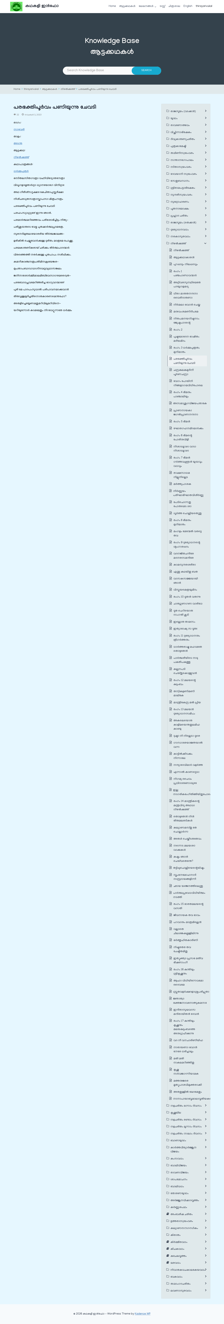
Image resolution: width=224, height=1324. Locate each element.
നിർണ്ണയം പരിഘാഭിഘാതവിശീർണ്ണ (188, 493)
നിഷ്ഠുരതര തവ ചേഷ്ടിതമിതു (182, 949)
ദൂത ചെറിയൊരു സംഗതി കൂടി (183, 613)
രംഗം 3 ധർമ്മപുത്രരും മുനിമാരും (186, 350)
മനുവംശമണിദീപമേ (185, 311)
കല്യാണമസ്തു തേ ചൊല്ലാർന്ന (185, 830)
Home (112, 6)
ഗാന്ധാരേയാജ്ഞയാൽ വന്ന (188, 745)
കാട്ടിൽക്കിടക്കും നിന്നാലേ (183, 756)
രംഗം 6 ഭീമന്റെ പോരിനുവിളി (182, 437)
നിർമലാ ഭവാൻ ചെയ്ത (186, 305)
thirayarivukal (204, 6)
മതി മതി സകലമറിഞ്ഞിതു (183, 1061)
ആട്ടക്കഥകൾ (127, 6)
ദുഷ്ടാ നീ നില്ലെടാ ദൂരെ (186, 736)
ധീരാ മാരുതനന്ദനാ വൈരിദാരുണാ (185, 296)
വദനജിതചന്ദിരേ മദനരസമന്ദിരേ (183, 556)
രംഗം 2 (178, 330)
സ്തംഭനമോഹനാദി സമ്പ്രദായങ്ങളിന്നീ (184, 877)
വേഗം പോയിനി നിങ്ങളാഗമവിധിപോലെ (188, 383)
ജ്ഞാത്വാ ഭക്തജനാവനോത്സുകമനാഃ (190, 1001)
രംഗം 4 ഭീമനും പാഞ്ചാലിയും (182, 394)
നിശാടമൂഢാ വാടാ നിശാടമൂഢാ (184, 449)
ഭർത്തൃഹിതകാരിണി (185, 940)
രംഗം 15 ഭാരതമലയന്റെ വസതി (188, 906)
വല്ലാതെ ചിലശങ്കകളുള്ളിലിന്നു (186, 931)
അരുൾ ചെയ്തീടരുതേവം (187, 839)
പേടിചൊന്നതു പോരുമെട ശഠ (182, 504)
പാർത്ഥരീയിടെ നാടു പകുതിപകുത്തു (185, 660)
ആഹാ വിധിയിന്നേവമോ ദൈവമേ (188, 983)
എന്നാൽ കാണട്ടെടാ (186, 772)
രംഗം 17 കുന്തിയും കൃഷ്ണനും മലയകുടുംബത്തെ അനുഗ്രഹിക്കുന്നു (184, 1027)
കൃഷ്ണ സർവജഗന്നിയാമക (186, 1072)
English (187, 6)
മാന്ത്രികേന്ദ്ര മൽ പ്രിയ (187, 702)
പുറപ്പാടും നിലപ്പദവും (185, 264)
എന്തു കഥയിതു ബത (185, 572)
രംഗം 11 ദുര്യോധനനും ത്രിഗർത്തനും (186, 638)
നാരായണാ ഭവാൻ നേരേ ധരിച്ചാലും (185, 1049)
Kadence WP (143, 1314)
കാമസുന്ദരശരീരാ (184, 565)
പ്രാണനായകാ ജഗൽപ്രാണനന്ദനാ (185, 412)
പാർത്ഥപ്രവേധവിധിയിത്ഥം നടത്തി (189, 895)
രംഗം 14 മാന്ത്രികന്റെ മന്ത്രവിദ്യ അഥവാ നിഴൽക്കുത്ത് (186, 805)
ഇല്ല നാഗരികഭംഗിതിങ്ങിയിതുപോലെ (192, 792)
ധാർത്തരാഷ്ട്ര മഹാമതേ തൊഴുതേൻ (187, 649)
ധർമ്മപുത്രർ (21, 171)
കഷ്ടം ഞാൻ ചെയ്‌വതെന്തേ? (183, 859)
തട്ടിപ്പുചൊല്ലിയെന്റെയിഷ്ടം (188, 868)
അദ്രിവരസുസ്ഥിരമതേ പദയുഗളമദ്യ (187, 284)
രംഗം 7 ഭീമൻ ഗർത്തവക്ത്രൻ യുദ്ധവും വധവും (187, 462)
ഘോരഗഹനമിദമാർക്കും (188, 428)
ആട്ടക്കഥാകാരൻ (183, 257)
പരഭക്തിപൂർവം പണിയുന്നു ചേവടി (97, 89)
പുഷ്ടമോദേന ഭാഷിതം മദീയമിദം (186, 339)
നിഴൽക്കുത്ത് (68, 89)
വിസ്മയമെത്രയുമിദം (185, 590)
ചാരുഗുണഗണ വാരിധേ (188, 603)
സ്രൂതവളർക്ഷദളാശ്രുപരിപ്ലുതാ (191, 992)
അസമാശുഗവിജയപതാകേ (190, 403)
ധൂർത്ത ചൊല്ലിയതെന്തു (187, 513)
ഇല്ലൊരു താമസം (184, 622)
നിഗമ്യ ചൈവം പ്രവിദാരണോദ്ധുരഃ (185, 781)
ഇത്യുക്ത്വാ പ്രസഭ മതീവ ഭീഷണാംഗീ (188, 960)
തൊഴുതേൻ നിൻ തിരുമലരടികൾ (183, 819)
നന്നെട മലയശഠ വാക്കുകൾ (184, 848)
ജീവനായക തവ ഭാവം (186, 915)
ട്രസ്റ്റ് (162, 6)
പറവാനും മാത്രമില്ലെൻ (187, 922)
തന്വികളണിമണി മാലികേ (184, 693)
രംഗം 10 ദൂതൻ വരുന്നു (187, 597)
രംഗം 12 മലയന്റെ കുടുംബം (184, 682)
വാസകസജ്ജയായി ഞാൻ (185, 581)
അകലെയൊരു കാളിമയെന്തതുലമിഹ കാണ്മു (186, 725)
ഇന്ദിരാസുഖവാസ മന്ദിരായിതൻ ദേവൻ (186, 1012)
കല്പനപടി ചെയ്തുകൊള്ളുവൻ (185, 671)
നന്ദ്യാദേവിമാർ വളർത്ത (188, 765)
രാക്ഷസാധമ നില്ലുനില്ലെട (181, 475)
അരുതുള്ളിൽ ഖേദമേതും (187, 1092)
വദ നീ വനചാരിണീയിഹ (188, 1040)
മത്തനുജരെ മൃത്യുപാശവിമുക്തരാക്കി (187, 1083)
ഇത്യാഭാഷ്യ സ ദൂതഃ (185, 628)
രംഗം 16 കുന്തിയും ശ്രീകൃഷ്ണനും (184, 971)
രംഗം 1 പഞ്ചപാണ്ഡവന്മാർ (185, 273)
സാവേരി (19, 129)
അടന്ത (18, 143)
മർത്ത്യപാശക (182, 484)
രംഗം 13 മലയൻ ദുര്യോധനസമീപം (184, 711)
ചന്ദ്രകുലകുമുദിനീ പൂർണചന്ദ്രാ (183, 372)
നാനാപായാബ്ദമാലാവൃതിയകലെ (193, 1099)
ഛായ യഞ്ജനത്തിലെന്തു (188, 886)
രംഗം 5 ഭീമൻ (181, 421)
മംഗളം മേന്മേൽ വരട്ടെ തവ (187, 533)
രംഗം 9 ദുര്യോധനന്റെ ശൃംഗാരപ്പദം (186, 544)
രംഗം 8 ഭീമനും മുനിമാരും (182, 522)
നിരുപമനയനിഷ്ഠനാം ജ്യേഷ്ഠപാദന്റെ (186, 321)
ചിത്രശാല (174, 6)
